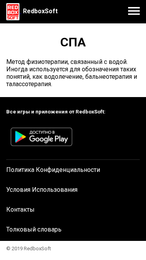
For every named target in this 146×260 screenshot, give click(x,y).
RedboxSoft (40, 11)
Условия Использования (41, 189)
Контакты (20, 209)
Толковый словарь (34, 229)
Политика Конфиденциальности (53, 169)
